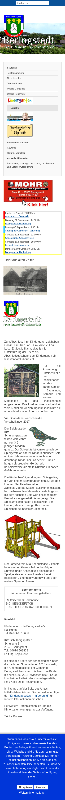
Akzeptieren (25, 787)
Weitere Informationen (32, 792)
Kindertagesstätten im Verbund (29, 695)
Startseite (12, 67)
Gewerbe (11, 147)
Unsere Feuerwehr (16, 94)
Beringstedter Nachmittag (18, 223)
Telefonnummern (15, 73)
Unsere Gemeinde (16, 88)
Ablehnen (41, 787)
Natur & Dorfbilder (16, 153)
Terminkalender (14, 83)
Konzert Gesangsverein (17, 245)
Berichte (15, 108)
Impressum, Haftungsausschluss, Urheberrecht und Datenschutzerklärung (30, 165)
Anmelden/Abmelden (17, 158)
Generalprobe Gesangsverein (19, 238)
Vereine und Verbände (18, 142)
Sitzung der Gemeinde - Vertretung (22, 230)
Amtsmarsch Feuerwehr (17, 216)
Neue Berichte (14, 78)
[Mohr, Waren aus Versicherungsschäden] (28, 205)
